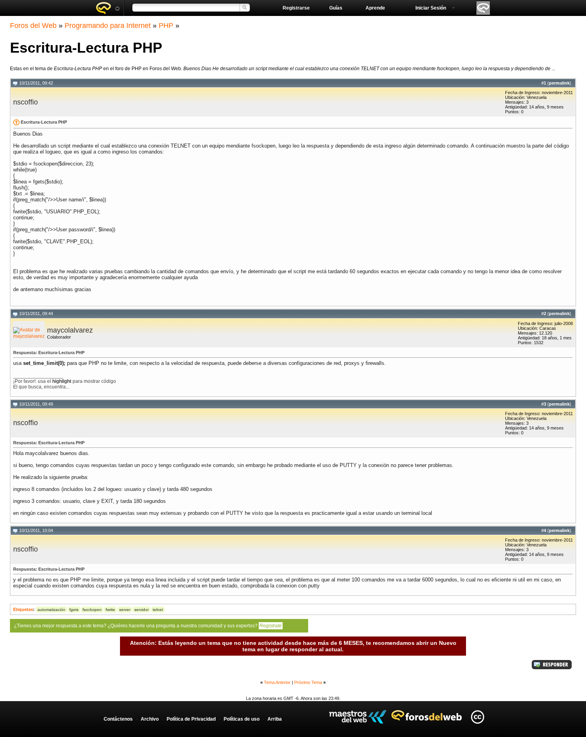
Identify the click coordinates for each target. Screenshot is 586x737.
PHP (166, 26)
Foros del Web (33, 26)
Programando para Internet (108, 26)
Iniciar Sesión (430, 8)
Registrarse (296, 8)
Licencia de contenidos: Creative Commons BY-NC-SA (477, 717)
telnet (158, 609)
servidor (141, 609)
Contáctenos (118, 719)
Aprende (375, 8)
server (124, 609)
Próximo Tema (308, 682)
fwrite (110, 609)
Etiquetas (23, 609)
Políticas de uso (242, 719)
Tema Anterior (277, 682)
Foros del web (108, 8)
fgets (74, 609)
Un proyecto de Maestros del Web (358, 717)
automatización (51, 609)
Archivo (150, 719)
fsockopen (92, 609)
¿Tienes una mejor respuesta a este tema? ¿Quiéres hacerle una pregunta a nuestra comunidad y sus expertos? (148, 626)
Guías (335, 8)
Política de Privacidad (191, 719)
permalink (559, 83)
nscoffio (25, 102)
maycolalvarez (70, 330)
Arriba (274, 719)
